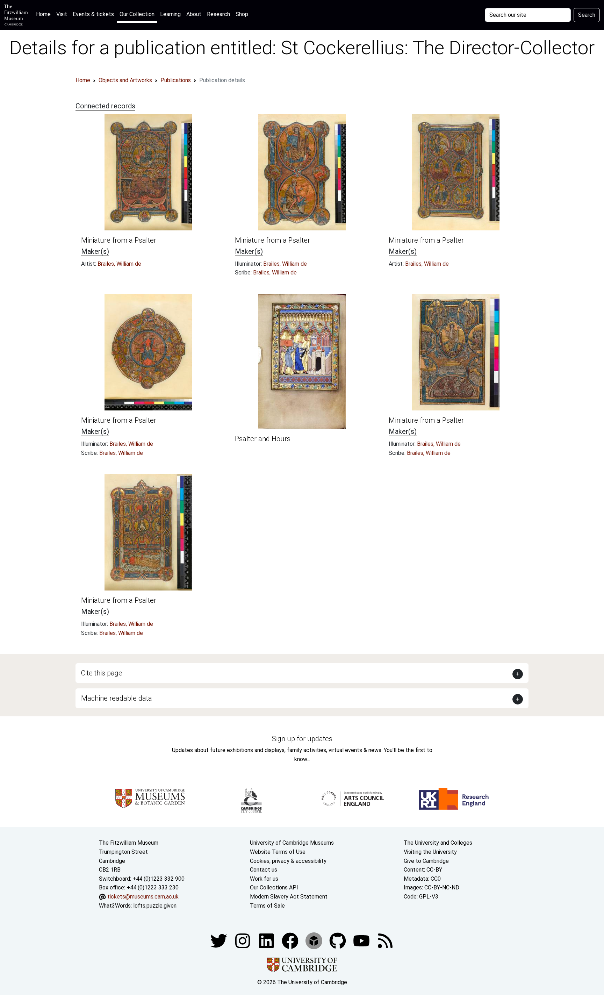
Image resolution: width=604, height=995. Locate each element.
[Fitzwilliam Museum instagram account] (243, 940)
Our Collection (137, 14)
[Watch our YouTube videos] (362, 940)
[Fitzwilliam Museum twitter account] (219, 940)
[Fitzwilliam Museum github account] (338, 940)
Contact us (263, 869)
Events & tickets (93, 14)
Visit (61, 14)
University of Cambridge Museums (292, 842)
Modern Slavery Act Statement (289, 896)
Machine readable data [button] (116, 698)
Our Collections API (274, 887)
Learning (170, 14)
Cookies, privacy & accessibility (288, 861)
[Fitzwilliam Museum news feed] (385, 940)
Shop (242, 14)
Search (586, 15)
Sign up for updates (302, 739)
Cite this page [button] (101, 673)
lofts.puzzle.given (155, 905)
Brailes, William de (119, 263)
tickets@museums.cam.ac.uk (143, 896)
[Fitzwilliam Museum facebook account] (267, 940)
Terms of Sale (267, 905)
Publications (175, 80)
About (193, 14)
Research (218, 14)
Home (44, 13)
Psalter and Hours (262, 439)
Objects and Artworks (125, 80)
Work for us (264, 878)
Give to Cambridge (426, 861)
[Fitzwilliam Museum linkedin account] (291, 940)
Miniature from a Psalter (118, 240)
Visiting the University (430, 852)
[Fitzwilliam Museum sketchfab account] (314, 940)
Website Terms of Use (277, 852)
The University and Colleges (438, 842)
